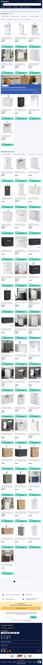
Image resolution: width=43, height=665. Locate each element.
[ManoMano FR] (2, 651)
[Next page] (30, 581)
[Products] (1, 4)
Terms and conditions (37, 661)
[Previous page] (12, 581)
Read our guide (36, 92)
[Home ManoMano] (18, 1)
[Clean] (40, 4)
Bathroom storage (19, 11)
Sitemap (9, 661)
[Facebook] (4, 638)
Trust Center (29, 661)
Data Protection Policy (22, 661)
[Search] (4, 4)
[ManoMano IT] (4, 651)
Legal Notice (14, 661)
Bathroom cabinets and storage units (29, 11)
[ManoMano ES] (10, 651)
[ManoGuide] (39, 662)
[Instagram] (7, 638)
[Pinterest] (10, 638)
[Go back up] (38, 651)
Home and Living (6, 11)
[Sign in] (37, 1)
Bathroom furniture (13, 11)
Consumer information (21, 663)
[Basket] (40, 1)
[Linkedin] (2, 638)
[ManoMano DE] (7, 651)
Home (2, 11)
